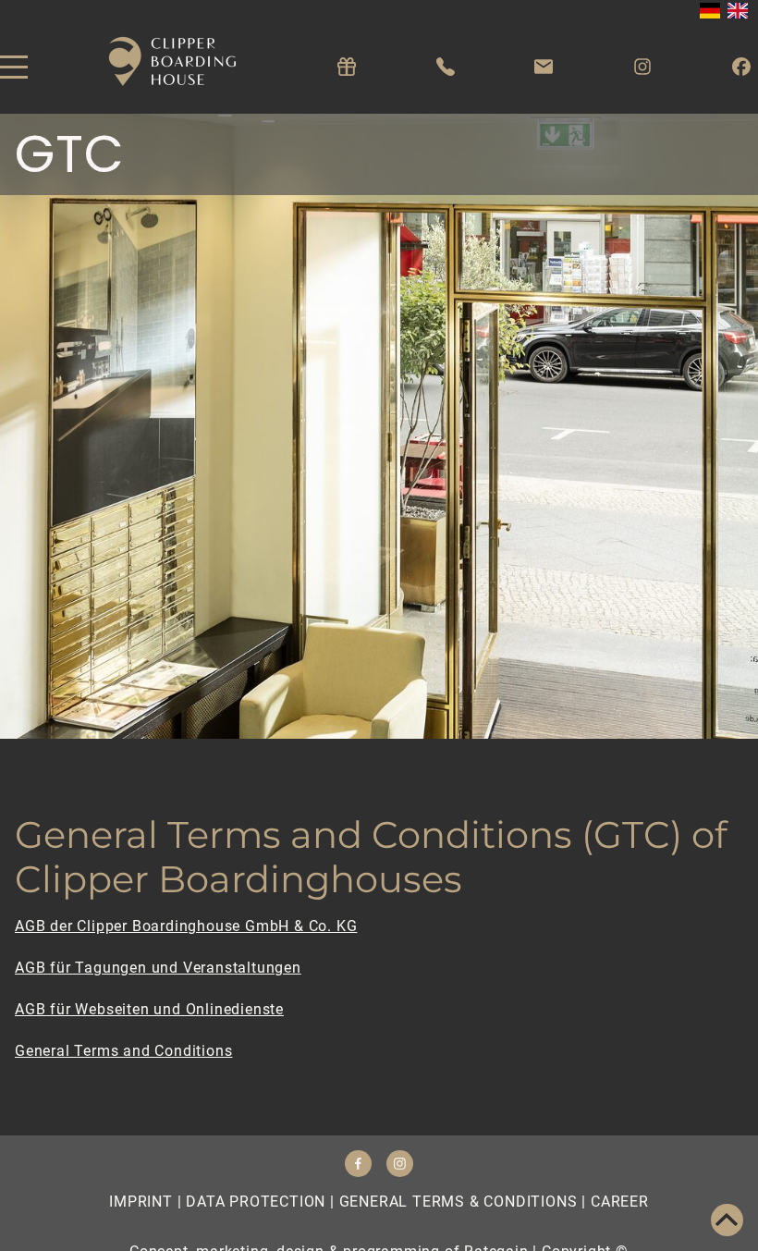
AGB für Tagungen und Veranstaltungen (158, 967)
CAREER (620, 1201)
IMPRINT (141, 1201)
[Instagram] (642, 67)
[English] (737, 10)
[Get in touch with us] (543, 67)
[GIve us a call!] (445, 67)
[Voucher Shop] (346, 67)
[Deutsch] (710, 10)
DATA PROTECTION (255, 1201)
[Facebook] (741, 67)
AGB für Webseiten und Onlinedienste (149, 1009)
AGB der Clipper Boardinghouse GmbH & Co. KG (186, 926)
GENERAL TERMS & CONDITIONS (458, 1201)
